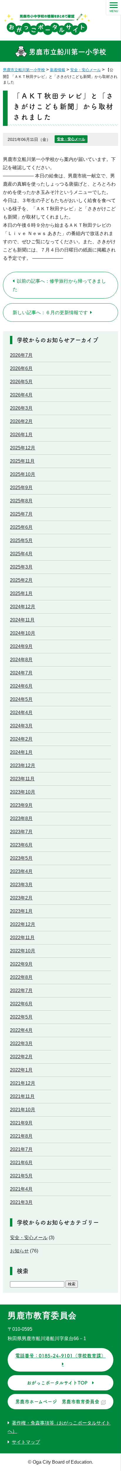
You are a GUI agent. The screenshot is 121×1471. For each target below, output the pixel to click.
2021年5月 (21, 1175)
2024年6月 (21, 686)
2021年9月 (21, 1122)
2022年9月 (21, 964)
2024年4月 (21, 712)
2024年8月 (21, 659)
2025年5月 (21, 540)
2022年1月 (21, 1069)
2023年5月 (21, 858)
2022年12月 (22, 924)
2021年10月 (22, 1109)
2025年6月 (21, 527)
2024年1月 (21, 752)
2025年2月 (21, 580)
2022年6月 (21, 1003)
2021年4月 (21, 1189)
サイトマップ (26, 1442)
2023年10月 (22, 791)
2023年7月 (21, 831)
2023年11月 (22, 778)
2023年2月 (21, 897)
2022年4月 (21, 1030)
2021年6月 (21, 1162)
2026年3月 (21, 408)
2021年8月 (21, 1136)
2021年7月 (21, 1149)
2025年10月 (22, 474)
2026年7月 (21, 355)
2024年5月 (21, 699)
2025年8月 (21, 500)
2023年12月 (22, 765)
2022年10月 (22, 950)
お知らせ (19, 1250)
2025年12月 (22, 447)
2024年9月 (21, 646)
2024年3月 (21, 725)
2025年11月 (22, 461)
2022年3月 (21, 1043)
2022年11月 (22, 937)
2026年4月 (21, 394)
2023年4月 (21, 871)
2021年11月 (22, 1096)
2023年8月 (21, 818)
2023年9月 (21, 805)
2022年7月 (21, 990)
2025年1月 (21, 593)
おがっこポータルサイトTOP (57, 1382)
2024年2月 (21, 739)
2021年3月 (21, 1202)
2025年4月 (21, 553)
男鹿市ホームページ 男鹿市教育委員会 (57, 1401)
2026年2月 (21, 421)
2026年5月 (21, 381)
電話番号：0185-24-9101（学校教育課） (60, 1355)
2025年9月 (21, 487)
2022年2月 (21, 1056)
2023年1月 (21, 911)
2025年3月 (21, 566)
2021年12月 (22, 1083)
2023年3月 (21, 884)
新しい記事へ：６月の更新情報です (50, 312)
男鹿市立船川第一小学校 (66, 51)
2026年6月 (21, 368)
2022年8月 (21, 977)
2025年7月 (21, 514)
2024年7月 (21, 672)
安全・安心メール (71, 139)
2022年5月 (21, 1016)
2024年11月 (22, 619)
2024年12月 (22, 606)
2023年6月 (21, 844)
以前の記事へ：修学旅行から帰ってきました (59, 285)
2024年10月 (22, 633)
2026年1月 (21, 434)
